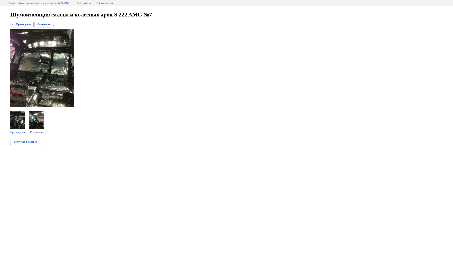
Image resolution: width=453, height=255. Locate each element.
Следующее (43, 24)
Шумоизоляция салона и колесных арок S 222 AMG (43, 3)
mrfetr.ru (87, 3)
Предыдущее (23, 24)
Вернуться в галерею (26, 141)
